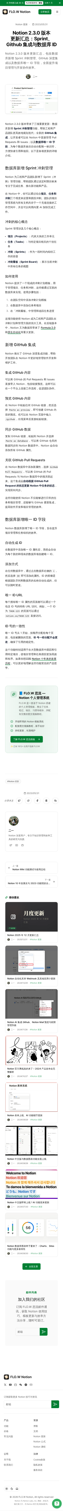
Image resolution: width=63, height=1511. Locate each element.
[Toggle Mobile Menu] (57, 12)
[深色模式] (12, 1489)
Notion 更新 (22, 24)
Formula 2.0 (48, 327)
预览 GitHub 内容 (18, 398)
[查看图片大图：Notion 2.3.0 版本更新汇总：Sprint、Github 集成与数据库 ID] (31, 99)
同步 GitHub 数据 (18, 429)
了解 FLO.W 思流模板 (24, 739)
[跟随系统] (17, 1489)
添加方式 (11, 564)
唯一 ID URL (14, 595)
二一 (35, 76)
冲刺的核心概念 (16, 222)
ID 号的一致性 (15, 626)
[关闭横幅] (60, 3)
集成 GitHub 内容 (18, 372)
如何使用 (11, 276)
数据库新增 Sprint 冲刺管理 (29, 168)
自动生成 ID (13, 543)
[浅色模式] (7, 1489)
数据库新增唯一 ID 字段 (25, 519)
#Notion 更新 (13, 781)
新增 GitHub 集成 (20, 344)
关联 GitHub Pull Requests (25, 460)
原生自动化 (14, 332)
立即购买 (44, 11)
